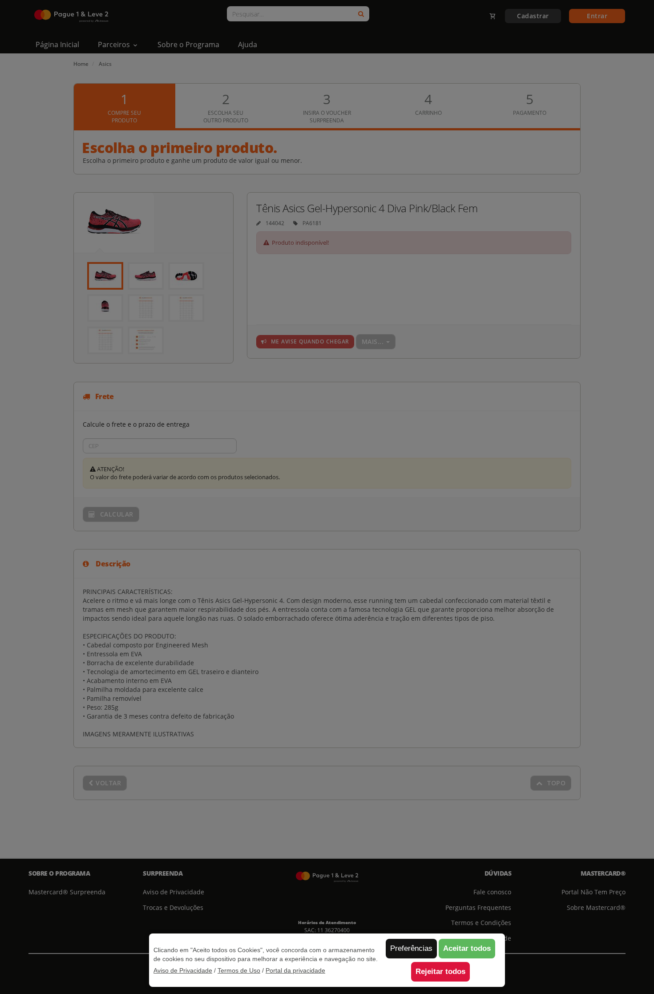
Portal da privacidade (295, 970)
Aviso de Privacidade (182, 970)
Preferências (411, 948)
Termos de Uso (239, 970)
